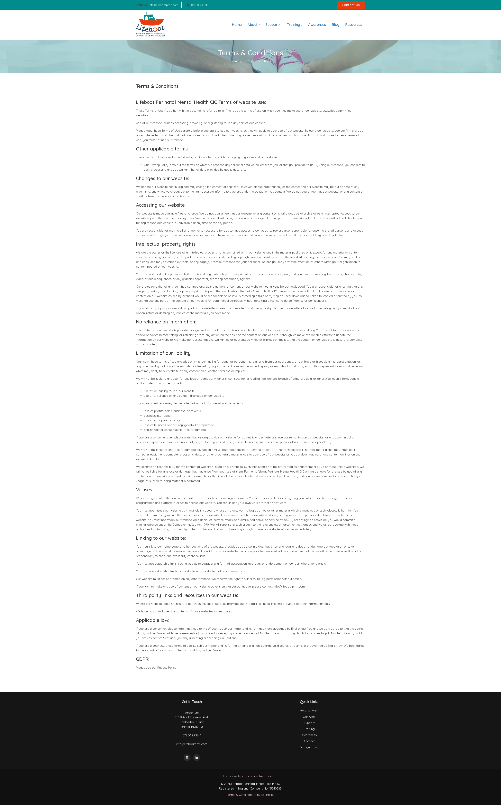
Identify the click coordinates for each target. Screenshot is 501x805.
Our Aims (309, 717)
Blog (335, 24)
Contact (309, 741)
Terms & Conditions (240, 795)
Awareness (317, 24)
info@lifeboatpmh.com (163, 5)
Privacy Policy (264, 795)
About (252, 24)
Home (237, 24)
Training (293, 24)
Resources (353, 24)
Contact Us (351, 5)
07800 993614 (200, 5)
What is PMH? (309, 711)
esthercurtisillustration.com (260, 776)
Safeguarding (309, 747)
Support (272, 24)
